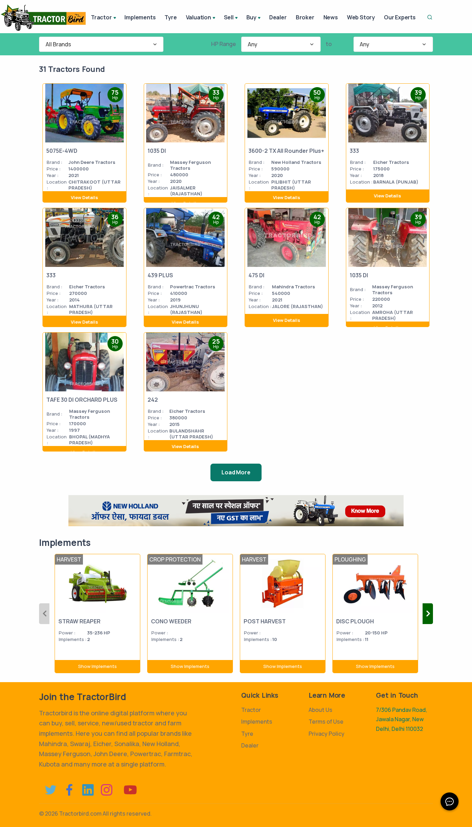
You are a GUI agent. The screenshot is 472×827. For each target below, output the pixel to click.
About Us (320, 710)
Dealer (278, 17)
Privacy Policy (326, 733)
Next (428, 613)
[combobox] (101, 44)
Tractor (251, 710)
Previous (44, 613)
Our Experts (400, 17)
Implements (139, 17)
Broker (305, 17)
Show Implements (97, 666)
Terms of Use (326, 721)
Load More (235, 472)
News (330, 17)
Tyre (170, 17)
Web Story (361, 17)
